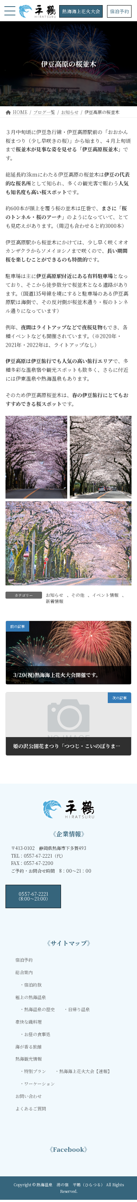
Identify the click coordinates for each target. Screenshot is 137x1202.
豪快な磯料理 (28, 1021)
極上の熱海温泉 (30, 997)
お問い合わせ (28, 1096)
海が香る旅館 (28, 1046)
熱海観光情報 (28, 1058)
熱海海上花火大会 (81, 11)
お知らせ (54, 595)
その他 (77, 595)
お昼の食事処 (37, 1034)
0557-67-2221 (33, 896)
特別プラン (35, 1071)
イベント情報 (105, 595)
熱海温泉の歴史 (39, 1009)
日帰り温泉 (79, 1009)
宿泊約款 (33, 984)
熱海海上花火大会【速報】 (85, 1071)
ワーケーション (39, 1083)
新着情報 (54, 601)
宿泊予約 (119, 11)
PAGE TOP (126, 1159)
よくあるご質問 (30, 1108)
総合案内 (24, 972)
